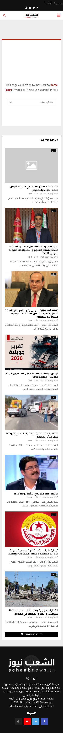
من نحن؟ (58, 3)
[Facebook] (44, 721)
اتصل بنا (48, 3)
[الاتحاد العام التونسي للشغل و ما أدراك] (31, 472)
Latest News (49, 140)
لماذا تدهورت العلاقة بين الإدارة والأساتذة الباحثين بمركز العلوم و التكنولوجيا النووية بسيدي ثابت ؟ (33, 250)
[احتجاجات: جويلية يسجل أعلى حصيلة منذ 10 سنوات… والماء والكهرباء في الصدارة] (31, 589)
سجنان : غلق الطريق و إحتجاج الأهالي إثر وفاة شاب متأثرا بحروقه (32, 435)
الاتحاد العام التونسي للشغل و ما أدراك (36, 493)
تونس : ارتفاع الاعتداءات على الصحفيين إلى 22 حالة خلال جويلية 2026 (31, 375)
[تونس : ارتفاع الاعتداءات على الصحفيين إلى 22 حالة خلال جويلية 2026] (31, 352)
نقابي (54, 150)
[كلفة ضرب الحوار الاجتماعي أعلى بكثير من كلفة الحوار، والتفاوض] (31, 165)
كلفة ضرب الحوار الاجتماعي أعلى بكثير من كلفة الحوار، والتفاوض (34, 188)
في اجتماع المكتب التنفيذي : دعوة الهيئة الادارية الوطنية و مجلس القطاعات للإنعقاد (33, 552)
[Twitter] (35, 721)
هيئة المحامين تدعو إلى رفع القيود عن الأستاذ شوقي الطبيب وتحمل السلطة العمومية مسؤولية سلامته (31, 313)
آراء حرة (53, 457)
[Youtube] (27, 721)
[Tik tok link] (26, 7)
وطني (54, 274)
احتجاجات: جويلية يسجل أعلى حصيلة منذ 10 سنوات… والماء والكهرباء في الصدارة (33, 612)
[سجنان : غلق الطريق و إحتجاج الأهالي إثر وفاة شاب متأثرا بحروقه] (31, 412)
